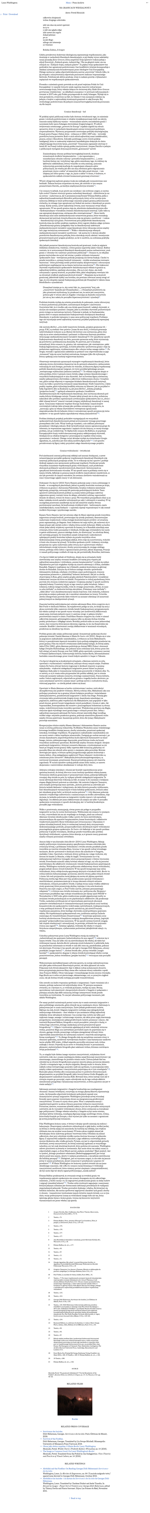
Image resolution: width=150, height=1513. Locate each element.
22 (87, 955)
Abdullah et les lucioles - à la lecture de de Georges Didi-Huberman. (76, 1479)
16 (49, 891)
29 (50, 1163)
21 (48, 953)
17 (81, 916)
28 (59, 1158)
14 (92, 440)
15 (87, 792)
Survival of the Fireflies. (53, 1439)
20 (63, 950)
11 (81, 371)
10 (106, 349)
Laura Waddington (9, 3)
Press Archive (78, 3)
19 (95, 938)
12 (56, 391)
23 (52, 1027)
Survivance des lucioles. (53, 1431)
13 (98, 413)
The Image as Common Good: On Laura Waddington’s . (69, 1451)
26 (109, 1069)
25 (57, 1049)
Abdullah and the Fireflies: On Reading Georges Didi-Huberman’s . (75, 1469)
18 (57, 925)
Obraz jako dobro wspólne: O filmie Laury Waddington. (69, 1446)
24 (57, 1037)
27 (52, 1084)
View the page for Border (75, 1404)
